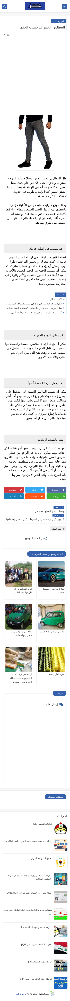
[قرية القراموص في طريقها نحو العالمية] (18, 574)
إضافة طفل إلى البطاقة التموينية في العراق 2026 (29, 892)
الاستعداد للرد (55, 299)
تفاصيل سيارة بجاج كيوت (52, 631)
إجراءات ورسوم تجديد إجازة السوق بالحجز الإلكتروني (28, 841)
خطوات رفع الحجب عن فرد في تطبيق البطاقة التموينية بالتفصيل (33, 303)
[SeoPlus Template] (52, 993)
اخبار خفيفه (58, 21)
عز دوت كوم (21, 993)
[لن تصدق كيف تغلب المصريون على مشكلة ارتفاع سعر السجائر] (18, 659)
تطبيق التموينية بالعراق (41, 858)
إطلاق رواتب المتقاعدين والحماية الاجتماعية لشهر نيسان (34, 308)
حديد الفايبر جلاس (56, 674)
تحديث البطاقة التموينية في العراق (36, 944)
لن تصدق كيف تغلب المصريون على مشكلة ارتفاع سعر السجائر (21, 678)
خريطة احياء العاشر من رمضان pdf (36, 978)
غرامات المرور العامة (42, 823)
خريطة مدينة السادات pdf (40, 961)
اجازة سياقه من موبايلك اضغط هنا (36, 927)
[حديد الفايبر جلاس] (51, 659)
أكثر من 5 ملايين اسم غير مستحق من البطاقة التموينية (35, 312)
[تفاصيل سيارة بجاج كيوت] (51, 617)
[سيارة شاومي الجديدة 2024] (51, 574)
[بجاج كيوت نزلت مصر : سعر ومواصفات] (18, 617)
